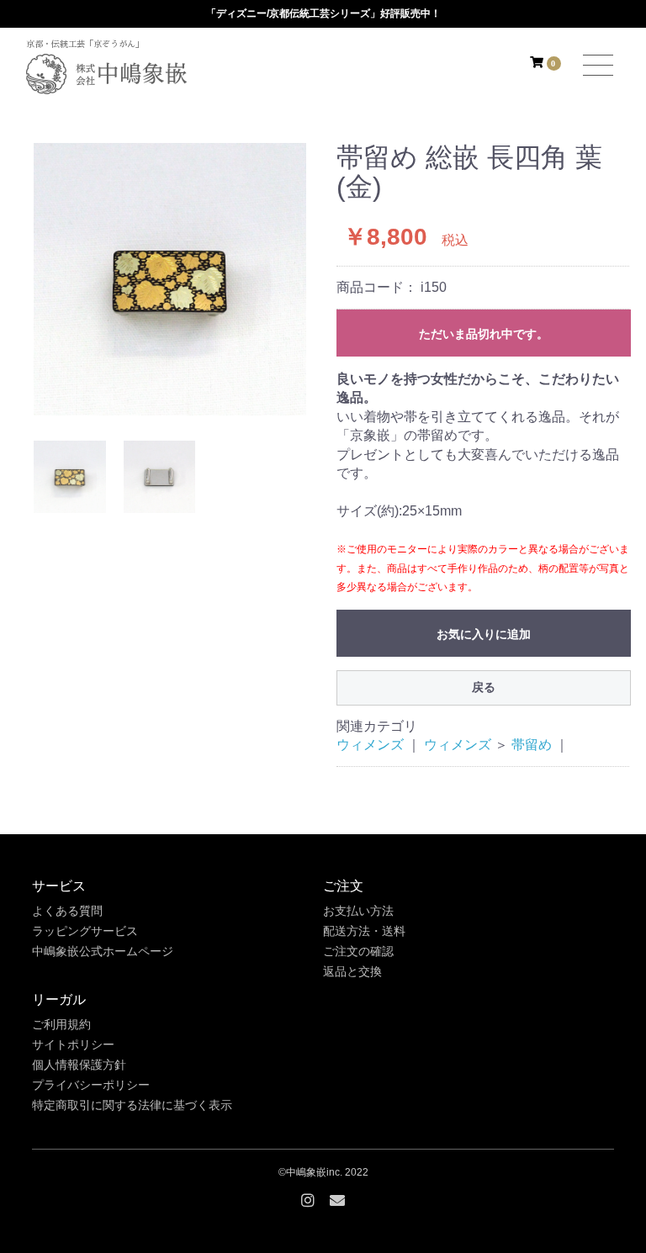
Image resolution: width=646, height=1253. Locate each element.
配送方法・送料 (364, 931)
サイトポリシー (73, 1044)
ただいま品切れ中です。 (483, 334)
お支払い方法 (358, 910)
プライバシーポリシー (91, 1085)
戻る (483, 687)
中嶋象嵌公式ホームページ (102, 951)
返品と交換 (352, 971)
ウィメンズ (370, 745)
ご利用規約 (61, 1024)
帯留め (531, 745)
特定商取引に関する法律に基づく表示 (132, 1105)
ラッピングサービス (85, 931)
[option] (170, 279)
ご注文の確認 (358, 951)
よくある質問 (67, 910)
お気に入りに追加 (484, 634)
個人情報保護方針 (79, 1064)
